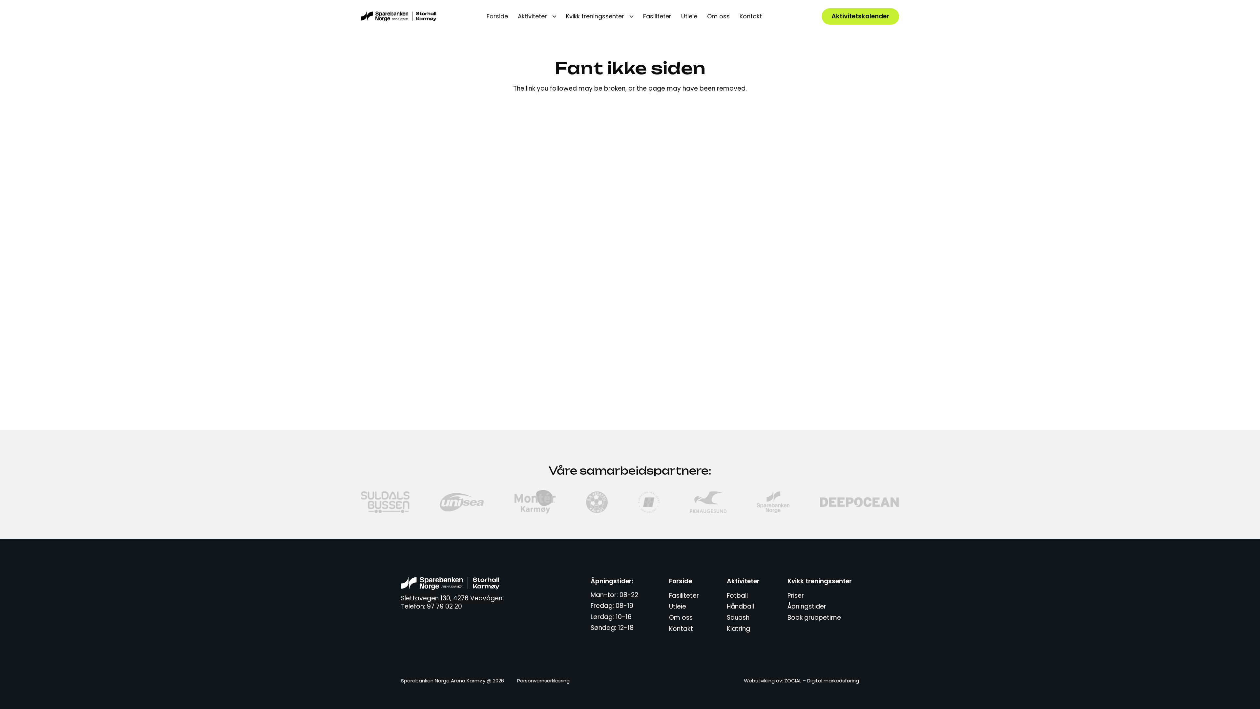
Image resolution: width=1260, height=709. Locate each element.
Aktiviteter (743, 581)
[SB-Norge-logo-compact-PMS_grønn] (773, 502)
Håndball (740, 606)
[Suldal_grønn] (385, 502)
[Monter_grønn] (535, 502)
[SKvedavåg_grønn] (597, 502)
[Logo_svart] (398, 16)
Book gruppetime (814, 617)
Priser (796, 595)
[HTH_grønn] (649, 502)
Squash (738, 617)
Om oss (681, 617)
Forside (680, 581)
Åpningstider (807, 606)
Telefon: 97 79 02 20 (431, 606)
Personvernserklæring (543, 680)
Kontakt (681, 628)
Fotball (737, 595)
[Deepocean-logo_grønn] (859, 502)
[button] (551, 16)
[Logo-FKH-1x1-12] (708, 502)
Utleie (677, 606)
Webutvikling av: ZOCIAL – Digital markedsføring (801, 680)
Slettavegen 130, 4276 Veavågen (451, 598)
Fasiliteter (684, 595)
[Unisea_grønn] (462, 502)
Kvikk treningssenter (820, 581)
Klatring (738, 628)
